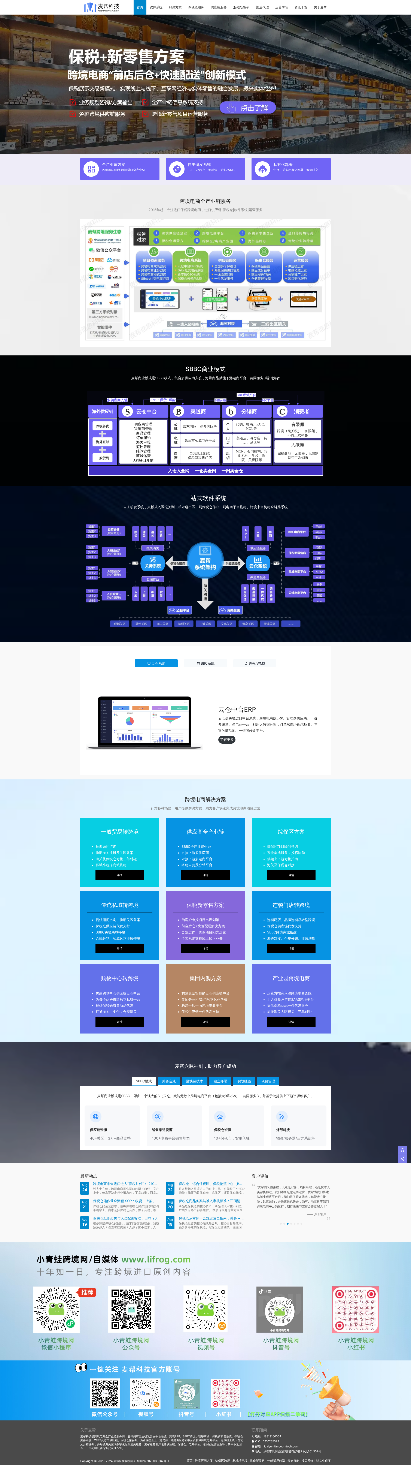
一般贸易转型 (276, 1460)
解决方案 (175, 7)
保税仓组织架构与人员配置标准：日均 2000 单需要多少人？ (126, 1218)
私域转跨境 (239, 1460)
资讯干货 (301, 7)
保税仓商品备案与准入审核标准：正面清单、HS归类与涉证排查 (212, 1201)
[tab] (156, 663)
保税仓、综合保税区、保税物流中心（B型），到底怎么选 (212, 1184)
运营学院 (281, 7)
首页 (140, 7)
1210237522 (271, 1441)
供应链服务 (219, 7)
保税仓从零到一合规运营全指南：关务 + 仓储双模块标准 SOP (212, 1218)
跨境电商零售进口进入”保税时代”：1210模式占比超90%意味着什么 (126, 1184)
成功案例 (243, 7)
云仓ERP (293, 1460)
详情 (119, 875)
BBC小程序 (323, 1460)
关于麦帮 (320, 7)
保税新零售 (257, 1460)
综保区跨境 (222, 1460)
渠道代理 (262, 7)
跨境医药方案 (204, 1460)
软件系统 (156, 7)
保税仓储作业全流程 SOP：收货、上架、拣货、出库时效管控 (126, 1201)
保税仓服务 (196, 7)
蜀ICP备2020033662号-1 (153, 1461)
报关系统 (307, 1460)
